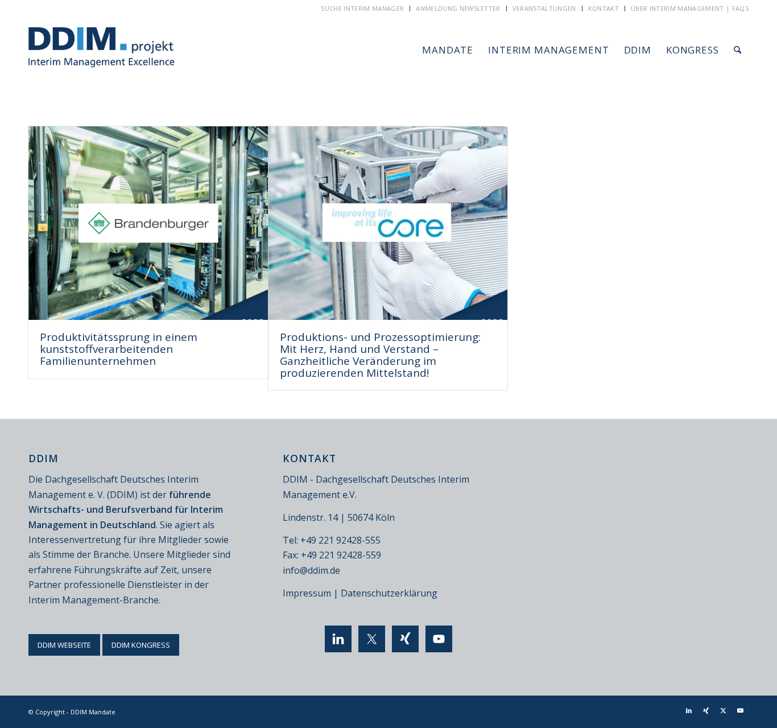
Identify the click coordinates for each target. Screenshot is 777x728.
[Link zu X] (722, 710)
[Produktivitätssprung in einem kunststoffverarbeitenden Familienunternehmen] (148, 223)
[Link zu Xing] (705, 710)
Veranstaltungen (544, 8)
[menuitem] (362, 8)
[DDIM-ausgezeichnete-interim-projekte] (101, 50)
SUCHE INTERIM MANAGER (362, 8)
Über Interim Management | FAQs (690, 8)
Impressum (307, 593)
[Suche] (737, 50)
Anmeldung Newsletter (458, 8)
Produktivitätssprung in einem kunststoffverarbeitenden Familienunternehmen (118, 349)
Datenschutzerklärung (389, 593)
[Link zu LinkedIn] (688, 710)
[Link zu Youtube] (740, 710)
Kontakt (603, 8)
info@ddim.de (311, 570)
